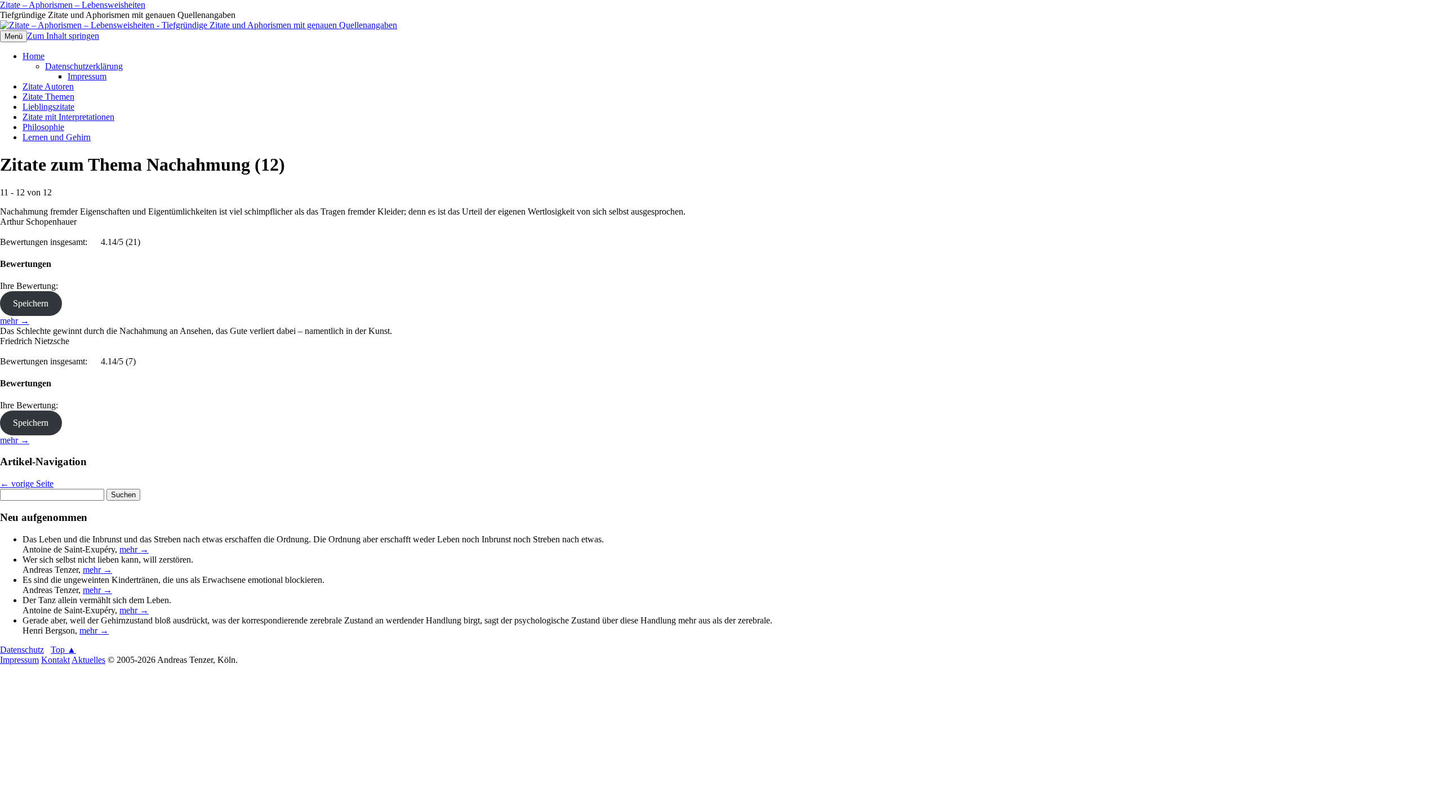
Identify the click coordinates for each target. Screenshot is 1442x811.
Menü (14, 36)
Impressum (87, 76)
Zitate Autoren (48, 86)
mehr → (14, 321)
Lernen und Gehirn (57, 137)
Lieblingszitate (48, 107)
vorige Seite (27, 483)
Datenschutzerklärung (84, 66)
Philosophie (43, 127)
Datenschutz (22, 649)
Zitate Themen (48, 96)
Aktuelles (88, 660)
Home (33, 56)
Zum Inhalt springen (63, 36)
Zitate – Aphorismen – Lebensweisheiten (72, 5)
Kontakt (55, 660)
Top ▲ (63, 649)
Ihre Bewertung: (31, 286)
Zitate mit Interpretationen (68, 117)
